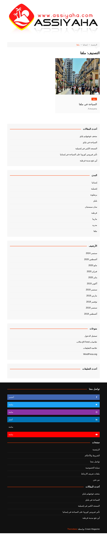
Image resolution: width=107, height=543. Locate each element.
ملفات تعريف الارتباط (90, 474)
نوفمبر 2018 (91, 302)
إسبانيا (94, 182)
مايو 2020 (92, 265)
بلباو (95, 201)
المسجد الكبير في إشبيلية (86, 148)
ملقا (94, 99)
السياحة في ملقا (88, 104)
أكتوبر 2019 (92, 283)
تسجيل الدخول (91, 336)
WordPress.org (90, 354)
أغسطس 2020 (90, 259)
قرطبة (94, 213)
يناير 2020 (92, 277)
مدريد (94, 225)
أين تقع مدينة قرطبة (88, 160)
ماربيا (94, 219)
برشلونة (93, 195)
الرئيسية (96, 449)
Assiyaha (93, 109)
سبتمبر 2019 (91, 290)
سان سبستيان (91, 207)
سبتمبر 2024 (91, 253)
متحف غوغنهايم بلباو (88, 136)
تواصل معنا (95, 462)
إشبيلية (94, 189)
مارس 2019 (91, 296)
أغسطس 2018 (90, 314)
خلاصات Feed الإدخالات (86, 342)
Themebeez (72, 529)
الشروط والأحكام (92, 455)
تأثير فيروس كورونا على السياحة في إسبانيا (78, 154)
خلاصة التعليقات (90, 348)
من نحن (96, 480)
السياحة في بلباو (90, 142)
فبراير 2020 (92, 271)
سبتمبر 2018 (91, 308)
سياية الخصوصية (92, 468)
